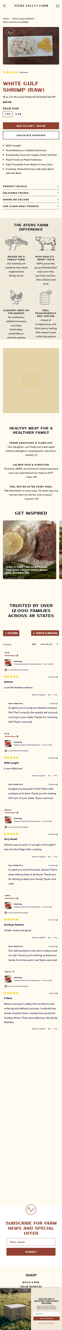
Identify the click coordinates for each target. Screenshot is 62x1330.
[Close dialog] (60, 1290)
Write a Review (47, 633)
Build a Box (31, 1282)
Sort (34, 644)
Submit (31, 1251)
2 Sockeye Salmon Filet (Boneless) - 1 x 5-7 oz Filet (33, 664)
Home (6, 18)
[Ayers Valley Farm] (31, 6)
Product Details (15, 186)
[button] (15, 72)
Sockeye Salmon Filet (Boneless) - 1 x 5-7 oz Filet (33, 745)
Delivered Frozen (16, 192)
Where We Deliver (16, 199)
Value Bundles (31, 1286)
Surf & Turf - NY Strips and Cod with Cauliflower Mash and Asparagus (26, 570)
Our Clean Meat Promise (21, 206)
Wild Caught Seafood (23, 18)
